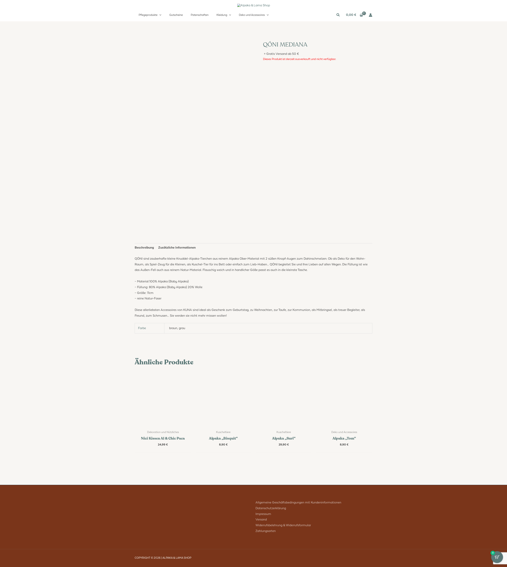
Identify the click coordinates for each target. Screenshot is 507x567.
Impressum (263, 514)
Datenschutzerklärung (270, 508)
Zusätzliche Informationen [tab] (177, 248)
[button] (159, 15)
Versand (261, 520)
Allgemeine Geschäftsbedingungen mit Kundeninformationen (298, 503)
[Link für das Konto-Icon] (370, 15)
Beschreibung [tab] (144, 248)
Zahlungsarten (265, 531)
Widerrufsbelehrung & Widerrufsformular (283, 525)
